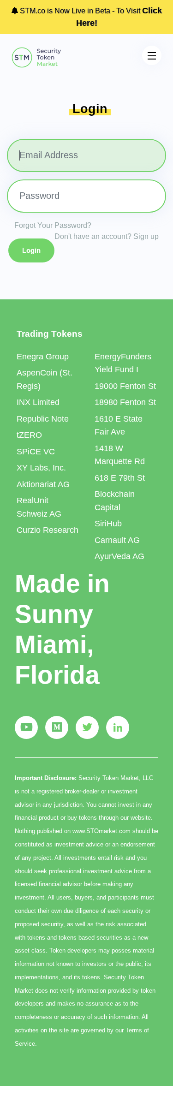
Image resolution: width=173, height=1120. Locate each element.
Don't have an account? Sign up (106, 236)
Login (31, 250)
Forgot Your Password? (52, 225)
